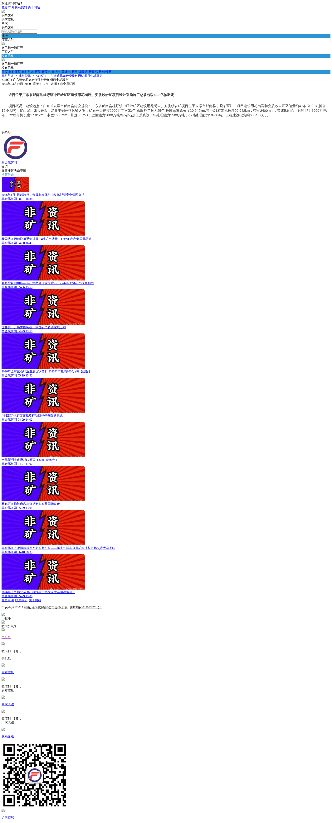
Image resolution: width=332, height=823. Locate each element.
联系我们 (21, 7)
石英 (38, 71)
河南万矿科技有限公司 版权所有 (46, 607)
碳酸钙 (83, 71)
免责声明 (8, 7)
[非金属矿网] (3, 11)
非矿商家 (14, 71)
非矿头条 (28, 71)
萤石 (98, 71)
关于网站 (34, 7)
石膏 (91, 71)
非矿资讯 (25, 75)
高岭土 (66, 71)
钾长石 (106, 71)
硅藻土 (46, 71)
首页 (5, 71)
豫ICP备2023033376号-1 (86, 607)
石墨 (74, 71)
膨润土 (56, 71)
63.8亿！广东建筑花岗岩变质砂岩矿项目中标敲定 (69, 75)
